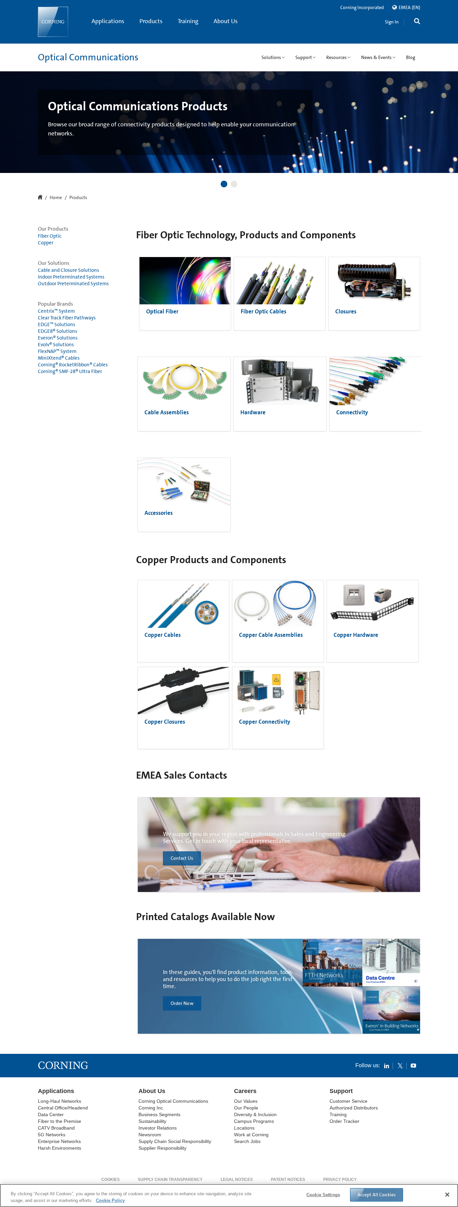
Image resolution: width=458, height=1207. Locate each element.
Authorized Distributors (354, 1107)
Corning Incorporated (362, 7)
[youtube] (413, 1066)
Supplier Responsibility (162, 1148)
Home (56, 197)
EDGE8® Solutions (57, 331)
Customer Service (348, 1101)
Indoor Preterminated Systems (71, 277)
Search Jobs (247, 1141)
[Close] (447, 1194)
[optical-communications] (53, 22)
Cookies (110, 1179)
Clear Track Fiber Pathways (67, 317)
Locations (244, 1128)
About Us (226, 21)
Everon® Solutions (57, 338)
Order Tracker (344, 1121)
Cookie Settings (323, 1194)
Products (151, 21)
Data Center (51, 1114)
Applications (108, 21)
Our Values (245, 1101)
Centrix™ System (56, 311)
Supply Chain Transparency (170, 1179)
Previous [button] (8, 113)
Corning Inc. (151, 1107)
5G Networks (51, 1134)
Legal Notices (237, 1179)
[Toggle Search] (417, 22)
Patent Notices (288, 1179)
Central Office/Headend (63, 1107)
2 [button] (234, 184)
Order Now (182, 1003)
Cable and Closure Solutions (68, 270)
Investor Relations (157, 1128)
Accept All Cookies (376, 1195)
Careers (245, 1091)
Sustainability (152, 1121)
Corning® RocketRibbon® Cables (73, 364)
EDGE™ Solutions (56, 324)
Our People (246, 1107)
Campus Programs (254, 1121)
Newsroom (149, 1134)
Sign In (392, 22)
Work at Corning (251, 1134)
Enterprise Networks (59, 1141)
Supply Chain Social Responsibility (174, 1141)
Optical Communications (88, 57)
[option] (229, 122)
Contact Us (182, 858)
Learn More (67, 140)
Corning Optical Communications (173, 1101)
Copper (45, 242)
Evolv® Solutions (56, 344)
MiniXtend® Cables (58, 358)
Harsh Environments (59, 1148)
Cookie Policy (110, 1200)
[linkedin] (387, 1066)
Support (341, 1091)
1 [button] (224, 184)
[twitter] (400, 1066)
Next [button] (449, 113)
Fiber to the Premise (59, 1121)
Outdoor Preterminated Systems (73, 283)
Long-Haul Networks (59, 1101)
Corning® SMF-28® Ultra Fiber (70, 371)
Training (188, 21)
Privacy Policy (340, 1179)
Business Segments (159, 1114)
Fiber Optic (50, 236)
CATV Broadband (56, 1128)
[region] (229, 1195)
